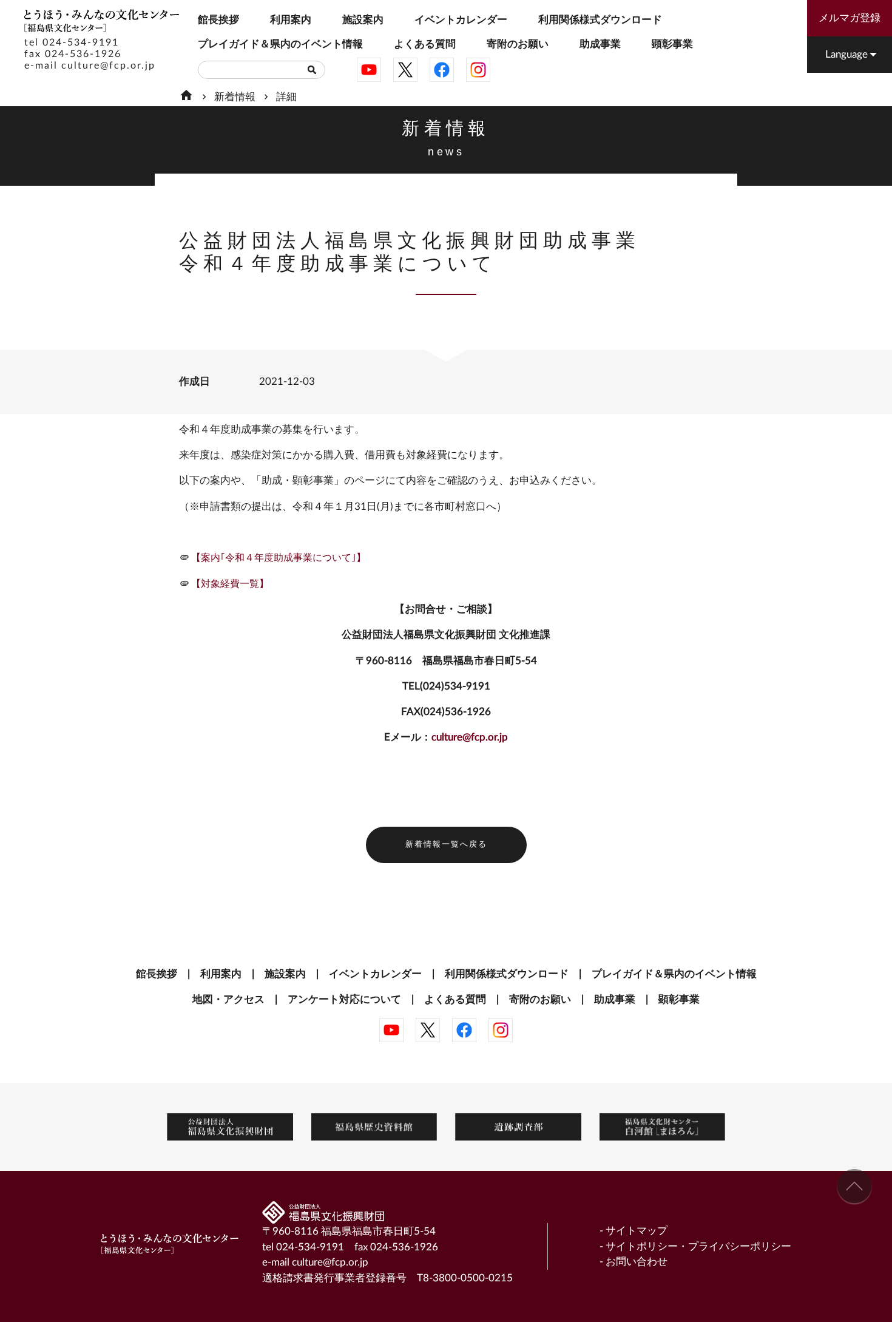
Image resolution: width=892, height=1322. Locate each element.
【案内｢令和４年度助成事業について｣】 (278, 558)
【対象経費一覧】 (230, 584)
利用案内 (274, 20)
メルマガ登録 (849, 18)
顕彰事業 (672, 44)
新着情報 (234, 97)
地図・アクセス (228, 999)
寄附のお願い (493, 44)
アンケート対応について (344, 999)
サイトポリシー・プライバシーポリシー (698, 1246)
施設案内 (346, 20)
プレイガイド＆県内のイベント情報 (214, 44)
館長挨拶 (202, 20)
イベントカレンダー (423, 20)
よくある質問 (400, 44)
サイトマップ (636, 1230)
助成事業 (600, 44)
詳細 (286, 97)
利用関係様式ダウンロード (550, 20)
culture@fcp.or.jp (108, 65)
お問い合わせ (636, 1261)
